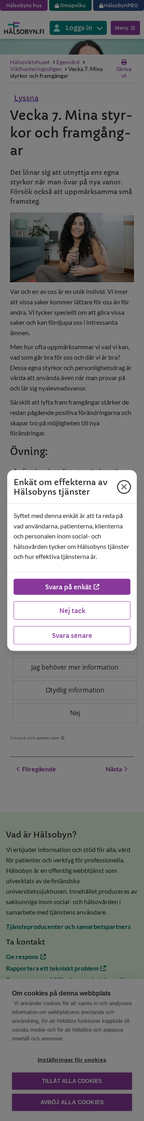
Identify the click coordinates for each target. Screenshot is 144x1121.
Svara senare (72, 635)
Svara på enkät (68, 587)
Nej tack (72, 610)
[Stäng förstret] (124, 486)
